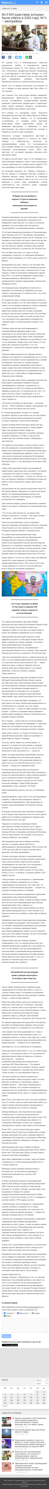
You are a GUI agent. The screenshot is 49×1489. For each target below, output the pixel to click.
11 (11, 1397)
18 (11, 1400)
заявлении (7, 802)
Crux (16, 62)
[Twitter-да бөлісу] (20, 57)
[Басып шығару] (30, 57)
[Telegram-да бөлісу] (16, 57)
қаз (15, 1)
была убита (32, 1117)
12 (18, 1397)
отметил (9, 1186)
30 (44, 1403)
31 (5, 1406)
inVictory (15, 81)
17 (5, 1400)
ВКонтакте (24, 1313)
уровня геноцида (22, 1267)
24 (5, 1403)
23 (44, 1400)
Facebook (10, 1313)
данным (27, 1288)
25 (11, 1403)
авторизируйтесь (34, 1307)
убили (10, 1250)
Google (37, 1313)
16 (44, 1397)
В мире (14, 8)
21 (31, 1400)
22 (37, 1400)
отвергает (13, 1277)
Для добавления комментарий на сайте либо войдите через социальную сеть (23, 1308)
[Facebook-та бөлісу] (3, 57)
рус (15, 3)
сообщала (35, 1140)
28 (31, 1403)
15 (37, 1397)
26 (18, 1403)
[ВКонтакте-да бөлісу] (9, 57)
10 (5, 1397)
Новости (6, 8)
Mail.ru (9, 1316)
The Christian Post (38, 248)
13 (24, 1397)
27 (24, 1403)
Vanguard (28, 665)
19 (18, 1400)
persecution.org (37, 81)
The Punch (31, 786)
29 (37, 1403)
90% (42, 1150)
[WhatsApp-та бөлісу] (26, 57)
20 (24, 1400)
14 (31, 1397)
